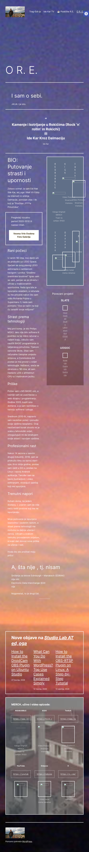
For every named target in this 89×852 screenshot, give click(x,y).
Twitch (75, 170)
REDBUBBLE (55, 175)
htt (62, 719)
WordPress (27, 841)
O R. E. (80, 11)
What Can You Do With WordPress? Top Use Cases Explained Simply (43, 667)
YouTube (55, 241)
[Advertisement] (44, 45)
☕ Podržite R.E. (65, 11)
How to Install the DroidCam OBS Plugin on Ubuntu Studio (20, 662)
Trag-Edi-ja (35, 11)
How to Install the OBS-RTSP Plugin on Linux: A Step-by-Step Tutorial (64, 667)
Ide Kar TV (49, 11)
